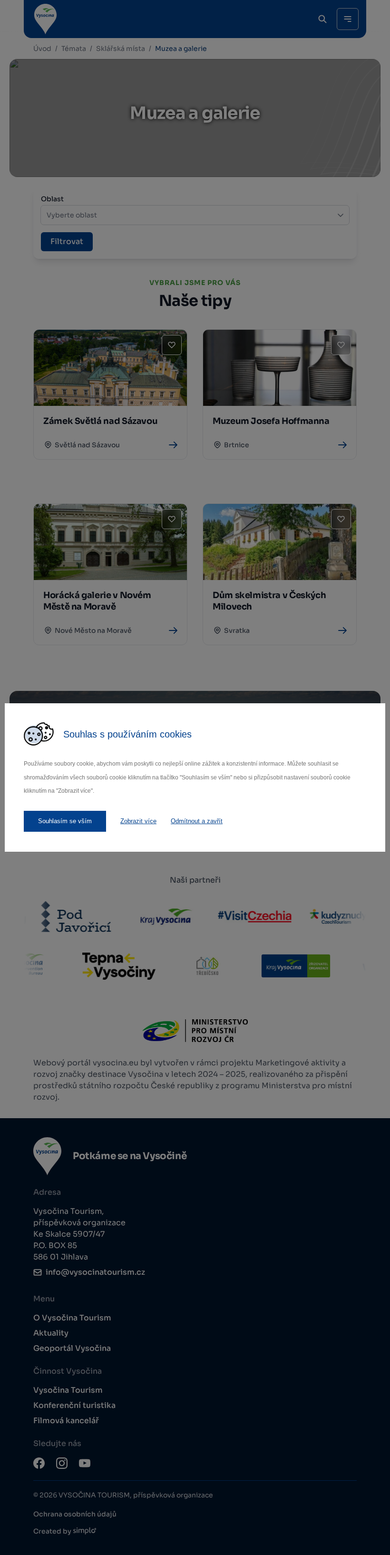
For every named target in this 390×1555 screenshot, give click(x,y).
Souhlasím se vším (65, 821)
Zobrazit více (138, 821)
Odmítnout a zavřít (197, 821)
